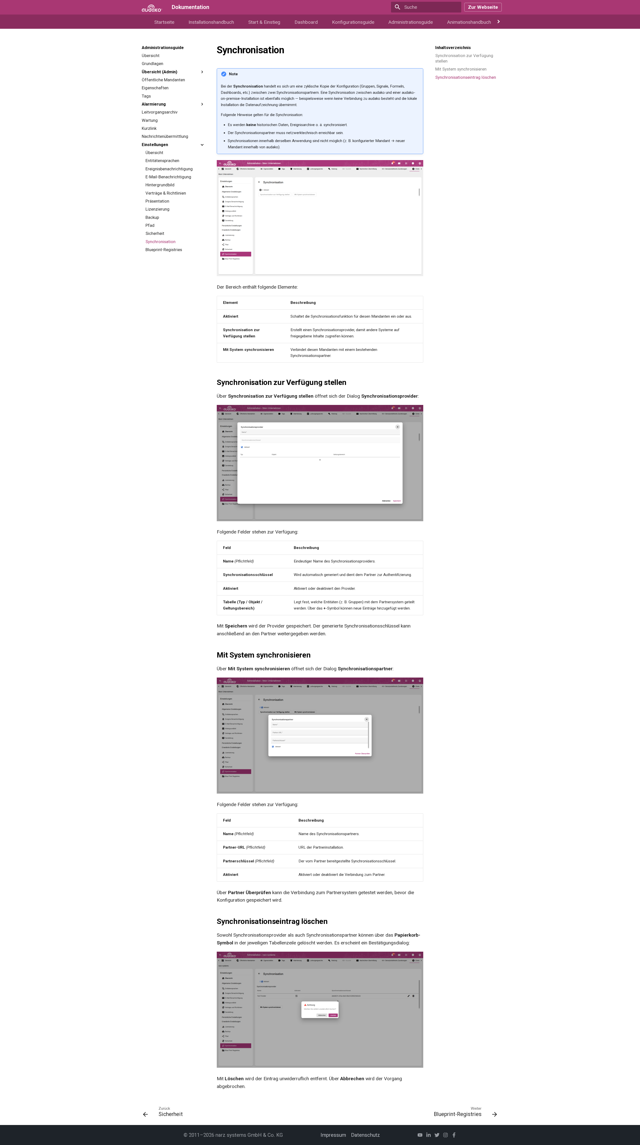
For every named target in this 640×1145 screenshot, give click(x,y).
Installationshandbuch (211, 22)
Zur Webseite (483, 7)
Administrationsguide (410, 22)
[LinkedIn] (428, 1134)
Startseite (164, 22)
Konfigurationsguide (353, 22)
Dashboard (306, 22)
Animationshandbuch (469, 22)
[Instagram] (445, 1134)
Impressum (333, 1135)
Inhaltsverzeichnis (453, 47)
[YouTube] (420, 1134)
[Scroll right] (498, 22)
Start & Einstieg (264, 22)
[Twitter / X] (437, 1134)
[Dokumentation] (152, 7)
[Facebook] (454, 1134)
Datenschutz (365, 1135)
